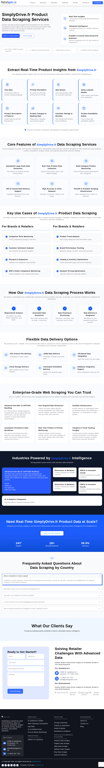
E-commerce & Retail (35, 721)
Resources (86, 2)
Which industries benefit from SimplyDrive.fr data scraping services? (26, 608)
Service (32, 2)
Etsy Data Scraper (60, 752)
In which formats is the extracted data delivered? (24, 602)
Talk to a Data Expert (10, 36)
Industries (54, 2)
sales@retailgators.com (14, 749)
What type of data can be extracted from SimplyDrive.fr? (22, 589)
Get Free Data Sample (52, 533)
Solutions (43, 2)
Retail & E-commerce (35, 739)
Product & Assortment (62, 725)
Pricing (75, 2)
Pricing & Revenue (60, 723)
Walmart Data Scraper (62, 749)
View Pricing (27, 36)
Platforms (65, 2)
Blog (82, 726)
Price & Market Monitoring (37, 732)
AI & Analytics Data (35, 729)
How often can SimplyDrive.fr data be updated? (19, 595)
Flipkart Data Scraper (61, 743)
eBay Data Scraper (61, 746)
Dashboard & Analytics (62, 731)
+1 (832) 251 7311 (13, 753)
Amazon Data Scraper (62, 740)
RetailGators (36, 761)
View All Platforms (60, 755)
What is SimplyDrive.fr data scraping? (16, 576)
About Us (83, 721)
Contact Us (97, 2)
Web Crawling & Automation (38, 723)
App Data (31, 726)
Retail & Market (59, 728)
